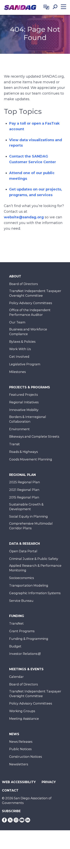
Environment (19, 429)
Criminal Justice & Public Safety (33, 559)
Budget (15, 646)
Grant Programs (21, 631)
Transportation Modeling (28, 585)
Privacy (49, 782)
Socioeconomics (21, 578)
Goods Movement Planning (30, 459)
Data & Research (24, 543)
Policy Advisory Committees (30, 303)
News (14, 734)
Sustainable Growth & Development (26, 507)
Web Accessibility (19, 782)
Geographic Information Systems (34, 593)
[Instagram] (16, 820)
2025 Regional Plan (24, 482)
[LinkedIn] (27, 820)
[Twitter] (10, 820)
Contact (10, 790)
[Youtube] (21, 820)
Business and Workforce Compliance (28, 332)
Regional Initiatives (23, 402)
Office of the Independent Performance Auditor (30, 312)
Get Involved (19, 357)
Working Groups (22, 711)
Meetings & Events (26, 669)
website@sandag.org (24, 217)
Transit (14, 444)
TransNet (16, 623)
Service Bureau (21, 601)
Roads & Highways (23, 452)
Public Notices (20, 749)
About (15, 276)
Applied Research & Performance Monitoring (35, 568)
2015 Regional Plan (24, 497)
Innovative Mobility (23, 410)
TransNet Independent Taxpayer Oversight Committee (35, 293)
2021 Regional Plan (24, 490)
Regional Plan (22, 475)
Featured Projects (23, 395)
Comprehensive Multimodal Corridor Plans (31, 526)
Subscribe (11, 811)
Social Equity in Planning (28, 516)
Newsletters (18, 764)
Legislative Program (24, 364)
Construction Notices (25, 757)
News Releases (20, 742)
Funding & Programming (28, 639)
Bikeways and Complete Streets (34, 436)
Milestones (17, 372)
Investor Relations (23, 654)
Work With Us (20, 349)
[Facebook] (4, 820)
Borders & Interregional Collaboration (27, 419)
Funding (16, 616)
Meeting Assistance (24, 719)
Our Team (17, 322)
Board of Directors (23, 284)
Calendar (16, 677)
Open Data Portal (23, 551)
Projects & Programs (29, 387)
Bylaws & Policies (22, 341)
